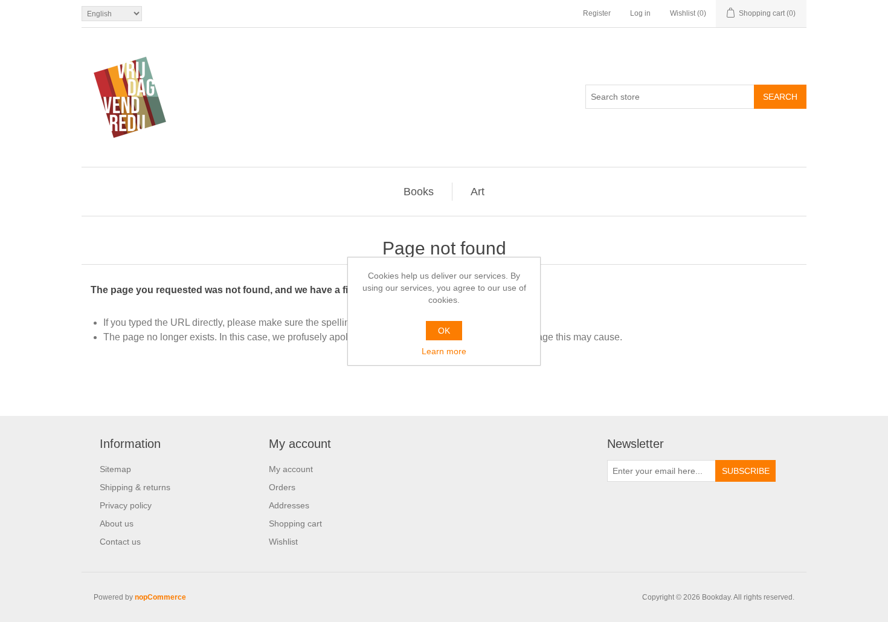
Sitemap (115, 469)
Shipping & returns (135, 487)
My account (291, 469)
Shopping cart (295, 523)
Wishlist (283, 541)
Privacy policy (126, 505)
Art (477, 192)
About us (117, 523)
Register (597, 13)
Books (419, 192)
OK (444, 330)
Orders (282, 487)
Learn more (444, 351)
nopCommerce (160, 597)
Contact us (120, 541)
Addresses (289, 505)
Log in (640, 13)
